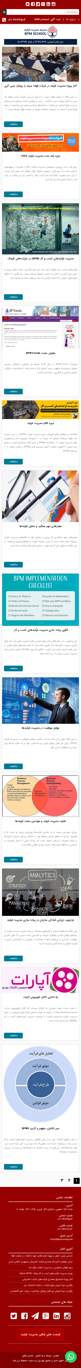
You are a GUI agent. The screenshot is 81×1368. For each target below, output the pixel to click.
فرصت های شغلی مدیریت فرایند (40, 1334)
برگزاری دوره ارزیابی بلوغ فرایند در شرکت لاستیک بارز (48, 1285)
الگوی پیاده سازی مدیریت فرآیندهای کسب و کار (40, 630)
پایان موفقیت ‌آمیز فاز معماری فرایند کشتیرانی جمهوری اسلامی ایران (40, 1261)
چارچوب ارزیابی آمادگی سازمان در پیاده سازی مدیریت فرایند (40, 920)
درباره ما (71, 19)
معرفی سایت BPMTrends (40, 353)
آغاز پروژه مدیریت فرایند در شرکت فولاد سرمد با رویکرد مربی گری (40, 86)
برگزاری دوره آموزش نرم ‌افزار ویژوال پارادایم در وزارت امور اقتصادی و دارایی (37, 1291)
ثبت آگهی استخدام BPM (47, 19)
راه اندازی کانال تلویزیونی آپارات (40, 997)
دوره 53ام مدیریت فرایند (40, 423)
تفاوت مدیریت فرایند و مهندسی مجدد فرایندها (40, 821)
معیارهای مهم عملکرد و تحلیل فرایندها (40, 526)
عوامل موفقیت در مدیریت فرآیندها (40, 728)
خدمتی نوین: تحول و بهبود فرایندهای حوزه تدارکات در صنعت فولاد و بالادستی (36, 1256)
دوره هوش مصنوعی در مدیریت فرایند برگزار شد (50, 1267)
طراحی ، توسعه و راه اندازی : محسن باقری (40, 1355)
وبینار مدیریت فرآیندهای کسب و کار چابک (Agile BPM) (46, 1273)
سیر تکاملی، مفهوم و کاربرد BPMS (40, 1128)
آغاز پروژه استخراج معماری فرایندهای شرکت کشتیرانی (47, 1279)
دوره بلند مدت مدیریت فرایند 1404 (40, 156)
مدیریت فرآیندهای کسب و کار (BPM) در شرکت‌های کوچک (41, 258)
